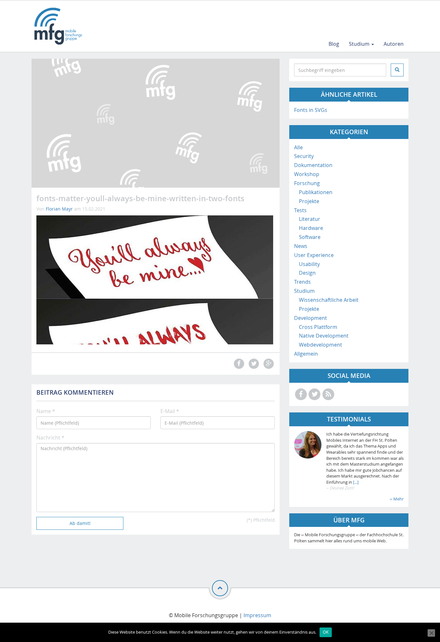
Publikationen (315, 192)
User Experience (314, 255)
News (300, 246)
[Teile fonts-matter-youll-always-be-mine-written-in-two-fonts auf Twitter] (253, 364)
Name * (45, 411)
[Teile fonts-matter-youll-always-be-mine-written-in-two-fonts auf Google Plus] (268, 364)
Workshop (306, 174)
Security (304, 156)
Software (309, 237)
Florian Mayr (59, 209)
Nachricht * (50, 437)
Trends (302, 281)
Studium (360, 43)
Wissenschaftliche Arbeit (329, 299)
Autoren (394, 43)
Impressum (257, 615)
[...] (355, 482)
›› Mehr (397, 499)
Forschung (307, 183)
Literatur (309, 218)
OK (326, 632)
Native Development (324, 335)
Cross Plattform (318, 327)
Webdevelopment (320, 344)
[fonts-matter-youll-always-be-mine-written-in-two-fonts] (154, 279)
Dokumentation (313, 165)
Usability (309, 264)
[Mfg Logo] (58, 26)
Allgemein (306, 353)
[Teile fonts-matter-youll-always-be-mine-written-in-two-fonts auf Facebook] (238, 364)
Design (307, 272)
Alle (298, 147)
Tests (300, 210)
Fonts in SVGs (310, 110)
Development (310, 317)
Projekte (309, 201)
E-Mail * (169, 411)
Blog (334, 43)
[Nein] (431, 633)
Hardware (311, 228)
